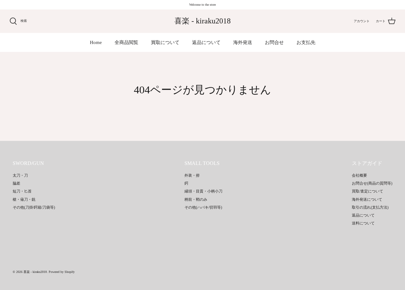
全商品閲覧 (126, 42)
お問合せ (274, 42)
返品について (206, 42)
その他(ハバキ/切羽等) (203, 207)
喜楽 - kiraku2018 (35, 272)
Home (96, 42)
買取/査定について (367, 191)
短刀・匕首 (22, 191)
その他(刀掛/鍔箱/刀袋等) (34, 207)
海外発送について (367, 199)
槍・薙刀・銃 (24, 199)
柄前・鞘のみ (195, 199)
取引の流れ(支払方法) (370, 207)
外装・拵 (192, 175)
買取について (165, 42)
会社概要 (359, 175)
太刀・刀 (20, 175)
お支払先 (305, 42)
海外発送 (242, 42)
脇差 (16, 183)
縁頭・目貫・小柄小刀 (203, 191)
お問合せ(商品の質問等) (372, 183)
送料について (363, 223)
